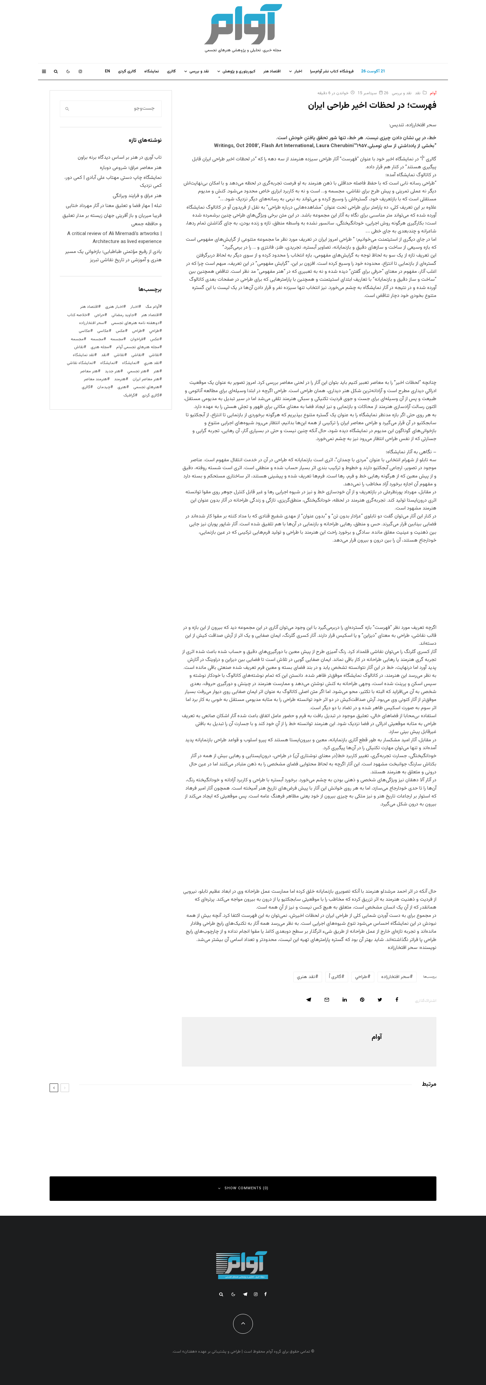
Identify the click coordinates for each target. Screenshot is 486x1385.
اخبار (298, 71)
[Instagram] (80, 71)
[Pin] (362, 999)
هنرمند (120, 379)
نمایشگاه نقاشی (80, 363)
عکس (154, 339)
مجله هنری (100, 347)
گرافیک (129, 395)
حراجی (99, 315)
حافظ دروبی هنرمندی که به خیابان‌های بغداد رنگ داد (366, 1138)
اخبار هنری (114, 307)
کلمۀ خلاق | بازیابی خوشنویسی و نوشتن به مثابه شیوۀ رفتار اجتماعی (152, 1138)
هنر (156, 371)
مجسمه (116, 339)
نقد (418, 93)
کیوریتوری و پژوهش (239, 71)
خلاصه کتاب (77, 315)
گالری (171, 71)
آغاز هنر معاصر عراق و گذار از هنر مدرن (378, 1108)
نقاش (79, 347)
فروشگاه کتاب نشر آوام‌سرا (332, 71)
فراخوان (136, 339)
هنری (121, 387)
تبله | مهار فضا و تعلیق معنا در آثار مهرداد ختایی (114, 206)
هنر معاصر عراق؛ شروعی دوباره (131, 168)
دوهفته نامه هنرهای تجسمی (135, 323)
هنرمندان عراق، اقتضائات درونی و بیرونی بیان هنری (169, 1108)
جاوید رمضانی (122, 315)
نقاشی (154, 355)
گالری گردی (127, 71)
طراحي (361, 977)
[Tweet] (380, 999)
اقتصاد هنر (272, 71)
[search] (67, 109)
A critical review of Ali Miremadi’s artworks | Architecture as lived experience (114, 238)
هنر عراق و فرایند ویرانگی (137, 196)
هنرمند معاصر (95, 379)
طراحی (137, 331)
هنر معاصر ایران (146, 379)
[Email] (326, 999)
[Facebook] (265, 1294)
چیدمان (103, 387)
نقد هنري (306, 977)
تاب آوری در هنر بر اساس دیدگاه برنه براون (120, 157)
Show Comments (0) (246, 1188)
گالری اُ (335, 977)
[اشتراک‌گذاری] (396, 999)
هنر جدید (112, 371)
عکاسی (103, 331)
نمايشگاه (151, 71)
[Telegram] (245, 1294)
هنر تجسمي (136, 371)
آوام (433, 93)
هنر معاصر (89, 371)
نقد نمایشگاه (83, 355)
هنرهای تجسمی (146, 387)
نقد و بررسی (199, 71)
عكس (120, 331)
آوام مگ (152, 307)
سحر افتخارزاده (395, 977)
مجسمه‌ (77, 339)
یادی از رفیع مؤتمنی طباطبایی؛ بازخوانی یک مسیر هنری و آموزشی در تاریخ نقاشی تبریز (113, 256)
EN (107, 71)
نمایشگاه (107, 363)
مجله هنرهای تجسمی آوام (137, 347)
